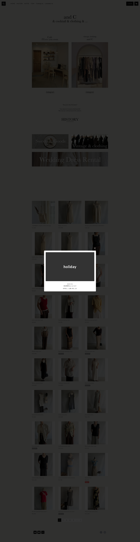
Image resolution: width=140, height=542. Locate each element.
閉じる (95, 248)
